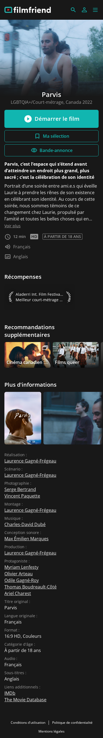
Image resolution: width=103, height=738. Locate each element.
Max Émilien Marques (26, 539)
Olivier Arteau (18, 574)
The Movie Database (25, 700)
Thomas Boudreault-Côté (30, 587)
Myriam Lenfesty (21, 567)
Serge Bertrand (20, 489)
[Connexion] (84, 9)
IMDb (9, 693)
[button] (95, 9)
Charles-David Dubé (25, 524)
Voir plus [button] (12, 225)
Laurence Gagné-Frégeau (30, 461)
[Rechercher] (73, 9)
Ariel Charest (17, 593)
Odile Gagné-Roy (21, 580)
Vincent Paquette (22, 496)
